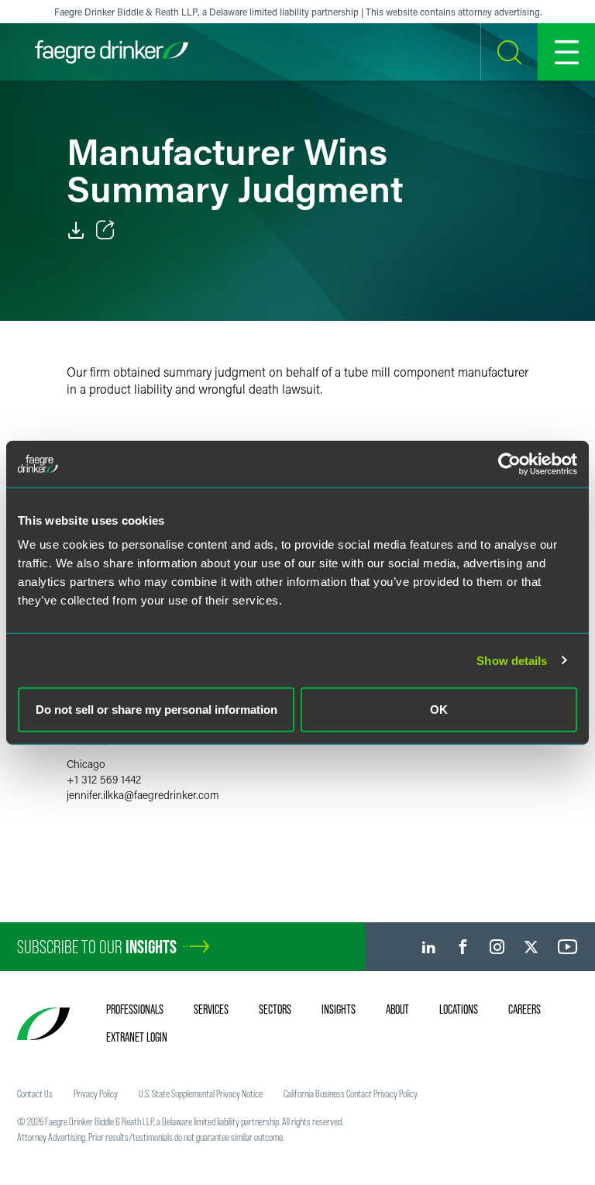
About (397, 1009)
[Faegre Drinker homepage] (111, 52)
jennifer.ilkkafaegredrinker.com (143, 794)
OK (439, 709)
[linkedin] (428, 946)
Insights (339, 1009)
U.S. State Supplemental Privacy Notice (201, 1093)
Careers (524, 1009)
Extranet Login (136, 1037)
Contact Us (35, 1093)
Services (211, 1009)
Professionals (134, 1009)
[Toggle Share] (105, 230)
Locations (458, 1009)
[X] (531, 946)
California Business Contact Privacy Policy (351, 1093)
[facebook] (463, 946)
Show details (511, 660)
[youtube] (568, 946)
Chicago (86, 763)
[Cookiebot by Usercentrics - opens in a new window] (509, 463)
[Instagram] (497, 946)
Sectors (275, 1009)
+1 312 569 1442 (104, 779)
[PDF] (76, 230)
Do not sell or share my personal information (156, 709)
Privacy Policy (96, 1093)
